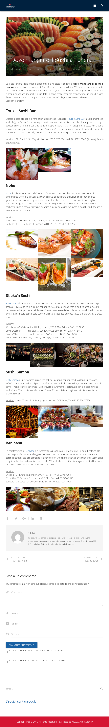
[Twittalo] (16, 518)
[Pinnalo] (40, 518)
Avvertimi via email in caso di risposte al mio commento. (36, 650)
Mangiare (52, 69)
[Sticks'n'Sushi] (18, 352)
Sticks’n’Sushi (12, 303)
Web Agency (86, 721)
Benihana (29, 450)
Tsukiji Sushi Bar (76, 118)
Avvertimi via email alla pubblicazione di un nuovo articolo (37, 660)
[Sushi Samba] (22, 422)
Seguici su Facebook (21, 701)
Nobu (8, 193)
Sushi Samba (12, 380)
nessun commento (71, 69)
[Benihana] (18, 499)
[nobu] (22, 240)
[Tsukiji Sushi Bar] (22, 164)
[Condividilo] (9, 518)
